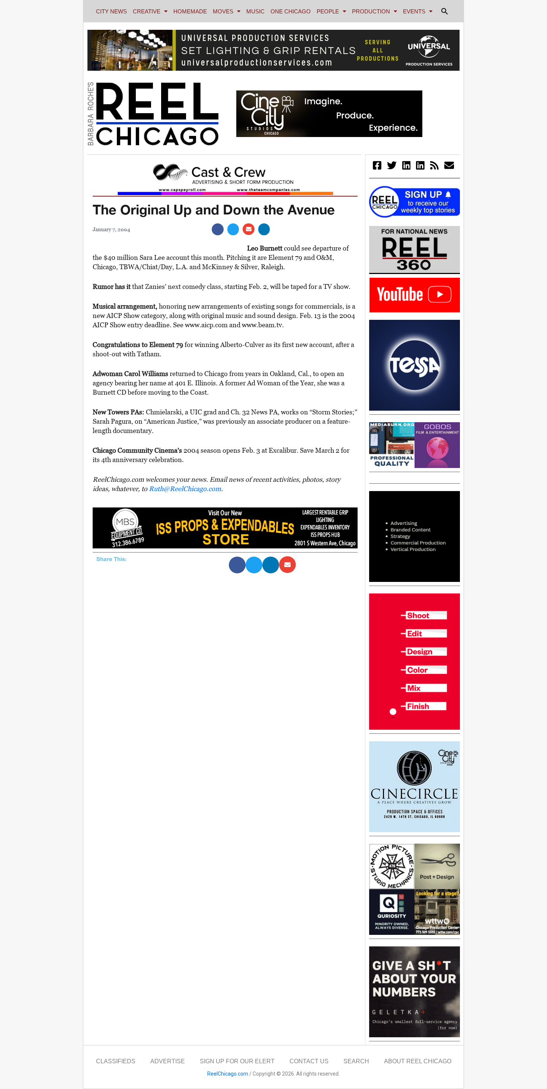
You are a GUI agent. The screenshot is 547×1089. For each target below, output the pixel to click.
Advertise (167, 1061)
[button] (444, 11)
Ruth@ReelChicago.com (185, 489)
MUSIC (255, 11)
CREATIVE (146, 11)
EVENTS (414, 11)
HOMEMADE (190, 11)
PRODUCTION (371, 11)
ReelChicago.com (227, 1074)
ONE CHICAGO (291, 11)
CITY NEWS (111, 11)
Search (356, 1061)
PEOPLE (328, 11)
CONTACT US (309, 1061)
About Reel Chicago (417, 1061)
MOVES (223, 11)
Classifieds (115, 1061)
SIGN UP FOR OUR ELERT (237, 1061)
